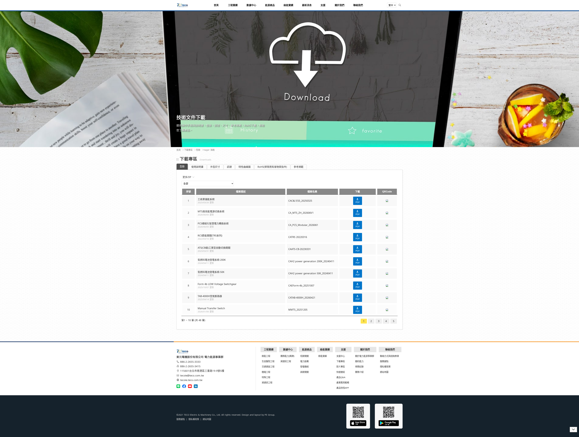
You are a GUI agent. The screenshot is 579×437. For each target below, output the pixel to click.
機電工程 (266, 372)
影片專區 (340, 366)
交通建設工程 (268, 366)
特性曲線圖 (245, 166)
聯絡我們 (390, 349)
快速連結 (340, 372)
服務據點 (384, 361)
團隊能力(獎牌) (287, 356)
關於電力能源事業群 (364, 356)
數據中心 (288, 349)
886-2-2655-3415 (190, 366)
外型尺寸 (215, 166)
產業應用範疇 (342, 382)
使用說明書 (197, 166)
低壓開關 (304, 356)
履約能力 (359, 361)
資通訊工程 (267, 382)
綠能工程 (266, 356)
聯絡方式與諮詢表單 (389, 356)
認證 (229, 166)
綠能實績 (325, 349)
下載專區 (340, 361)
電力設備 (304, 361)
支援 (343, 349)
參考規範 (298, 166)
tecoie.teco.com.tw (191, 380)
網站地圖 (384, 372)
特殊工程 (266, 377)
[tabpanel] (289, 78)
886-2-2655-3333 (190, 361)
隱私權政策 (385, 366)
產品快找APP (342, 387)
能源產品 (307, 349)
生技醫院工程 (268, 361)
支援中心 (340, 356)
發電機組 (304, 366)
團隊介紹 (359, 372)
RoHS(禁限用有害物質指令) (272, 166)
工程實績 (269, 349)
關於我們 (365, 349)
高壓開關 (304, 372)
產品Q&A (340, 377)
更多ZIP (187, 177)
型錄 (182, 166)
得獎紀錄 (359, 366)
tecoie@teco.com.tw (192, 375)
